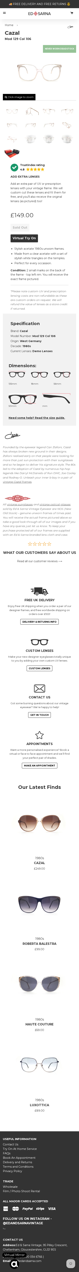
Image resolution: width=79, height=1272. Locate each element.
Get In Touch (39, 714)
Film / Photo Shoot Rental (21, 1191)
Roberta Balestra (39, 944)
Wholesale (10, 1187)
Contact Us (10, 1144)
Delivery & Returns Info (39, 621)
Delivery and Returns (17, 1162)
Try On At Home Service (20, 1149)
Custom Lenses (39, 668)
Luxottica (39, 1105)
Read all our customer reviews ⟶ (39, 561)
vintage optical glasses (55, 504)
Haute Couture (39, 1024)
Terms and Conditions (18, 1166)
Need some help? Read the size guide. (37, 418)
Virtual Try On (24, 238)
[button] (28, 168)
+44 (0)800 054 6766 (28, 1256)
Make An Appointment (39, 765)
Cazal (39, 863)
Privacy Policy (12, 1171)
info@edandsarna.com (26, 1261)
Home (9, 25)
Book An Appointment (19, 1158)
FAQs (6, 1153)
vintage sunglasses (20, 504)
